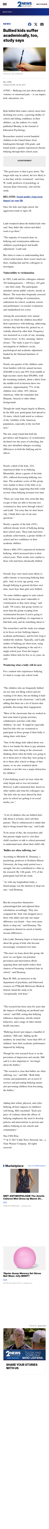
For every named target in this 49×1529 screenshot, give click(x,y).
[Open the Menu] (4, 4)
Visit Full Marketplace (37, 1166)
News (7, 23)
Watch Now (41, 4)
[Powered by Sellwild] (42, 1326)
